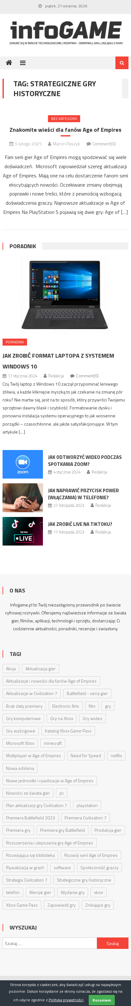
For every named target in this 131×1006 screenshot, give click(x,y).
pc (61, 793)
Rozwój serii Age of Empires (91, 855)
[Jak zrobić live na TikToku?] (23, 531)
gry (108, 706)
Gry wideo (92, 718)
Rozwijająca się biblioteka (30, 855)
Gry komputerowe (23, 718)
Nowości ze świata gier (28, 793)
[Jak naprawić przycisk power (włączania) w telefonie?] (23, 497)
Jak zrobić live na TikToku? (80, 524)
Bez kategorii (64, 119)
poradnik (23, 246)
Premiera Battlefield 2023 (30, 817)
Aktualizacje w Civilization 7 (31, 693)
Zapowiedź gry (61, 905)
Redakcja (56, 376)
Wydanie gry (73, 892)
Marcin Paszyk (66, 143)
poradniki (68, 628)
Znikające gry (97, 905)
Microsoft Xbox (20, 743)
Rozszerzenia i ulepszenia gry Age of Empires (49, 842)
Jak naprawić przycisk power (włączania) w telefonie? (83, 494)
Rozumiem (102, 1000)
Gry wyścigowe (20, 730)
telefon (13, 892)
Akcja (11, 668)
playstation (87, 805)
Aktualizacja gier (40, 668)
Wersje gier (40, 892)
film (92, 706)
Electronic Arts (65, 706)
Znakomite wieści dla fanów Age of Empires (65, 129)
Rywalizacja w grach (25, 867)
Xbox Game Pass (22, 905)
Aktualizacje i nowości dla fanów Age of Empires (51, 681)
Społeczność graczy (99, 867)
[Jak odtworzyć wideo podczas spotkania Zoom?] (23, 464)
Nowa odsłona (20, 768)
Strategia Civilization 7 (26, 880)
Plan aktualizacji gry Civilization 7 (36, 805)
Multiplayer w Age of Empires (33, 755)
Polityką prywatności (66, 1000)
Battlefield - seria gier (87, 693)
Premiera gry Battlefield (62, 830)
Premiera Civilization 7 (86, 817)
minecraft (53, 743)
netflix (116, 755)
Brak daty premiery (24, 706)
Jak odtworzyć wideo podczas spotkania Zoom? (85, 460)
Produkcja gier (107, 830)
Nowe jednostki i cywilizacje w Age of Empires (49, 780)
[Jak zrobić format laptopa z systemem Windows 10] (65, 295)
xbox (98, 892)
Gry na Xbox (61, 718)
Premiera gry (18, 830)
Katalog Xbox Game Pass (68, 730)
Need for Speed (86, 755)
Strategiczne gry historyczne (84, 880)
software (62, 867)
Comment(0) (104, 143)
